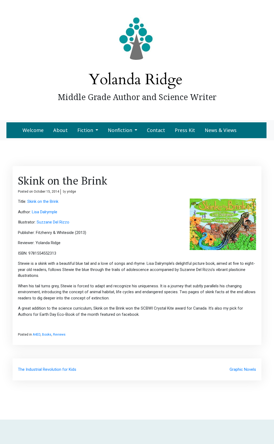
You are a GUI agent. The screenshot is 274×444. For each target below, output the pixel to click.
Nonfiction (120, 130)
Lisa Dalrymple (44, 212)
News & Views (221, 130)
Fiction (85, 130)
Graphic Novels (243, 369)
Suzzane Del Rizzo (52, 222)
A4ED (36, 334)
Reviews (59, 334)
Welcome (33, 130)
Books (46, 334)
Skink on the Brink (42, 201)
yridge (71, 191)
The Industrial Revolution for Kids (47, 369)
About (60, 130)
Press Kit (185, 130)
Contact (156, 130)
